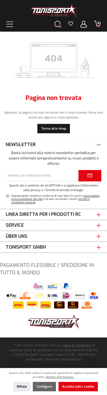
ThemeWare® (70, 359)
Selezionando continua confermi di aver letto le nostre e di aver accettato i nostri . (55, 199)
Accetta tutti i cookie (78, 386)
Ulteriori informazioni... (59, 377)
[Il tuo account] (83, 24)
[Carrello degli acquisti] (97, 24)
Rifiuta (22, 386)
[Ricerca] (58, 24)
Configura (44, 386)
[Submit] (89, 175)
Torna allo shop (53, 128)
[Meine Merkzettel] (71, 24)
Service (15, 225)
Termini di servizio (57, 190)
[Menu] (10, 24)
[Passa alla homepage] (53, 10)
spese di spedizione (76, 345)
